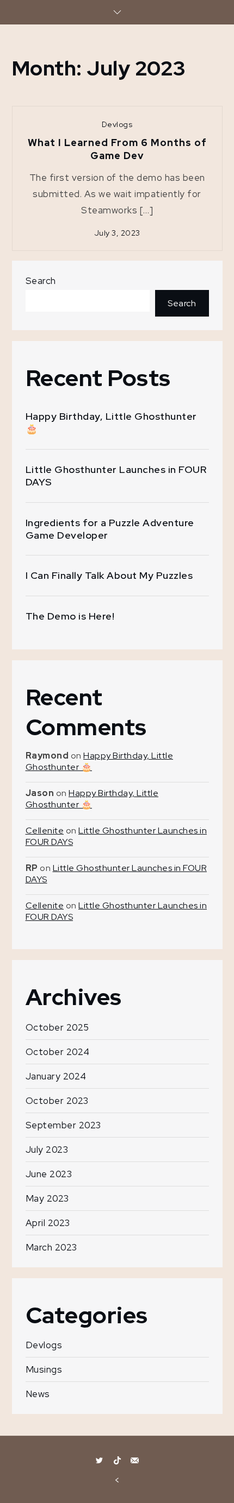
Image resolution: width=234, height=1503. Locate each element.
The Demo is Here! (70, 616)
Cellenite (45, 830)
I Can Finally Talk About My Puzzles (109, 575)
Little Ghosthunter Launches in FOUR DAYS (116, 475)
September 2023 (63, 1125)
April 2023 (48, 1223)
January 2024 (56, 1076)
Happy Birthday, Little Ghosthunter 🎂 (111, 422)
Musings (44, 1369)
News (38, 1394)
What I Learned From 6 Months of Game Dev (117, 148)
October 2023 (57, 1101)
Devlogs (117, 124)
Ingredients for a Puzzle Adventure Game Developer (110, 528)
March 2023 (51, 1247)
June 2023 (49, 1174)
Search (41, 281)
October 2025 (57, 1027)
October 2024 (58, 1052)
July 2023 (47, 1149)
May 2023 (47, 1198)
